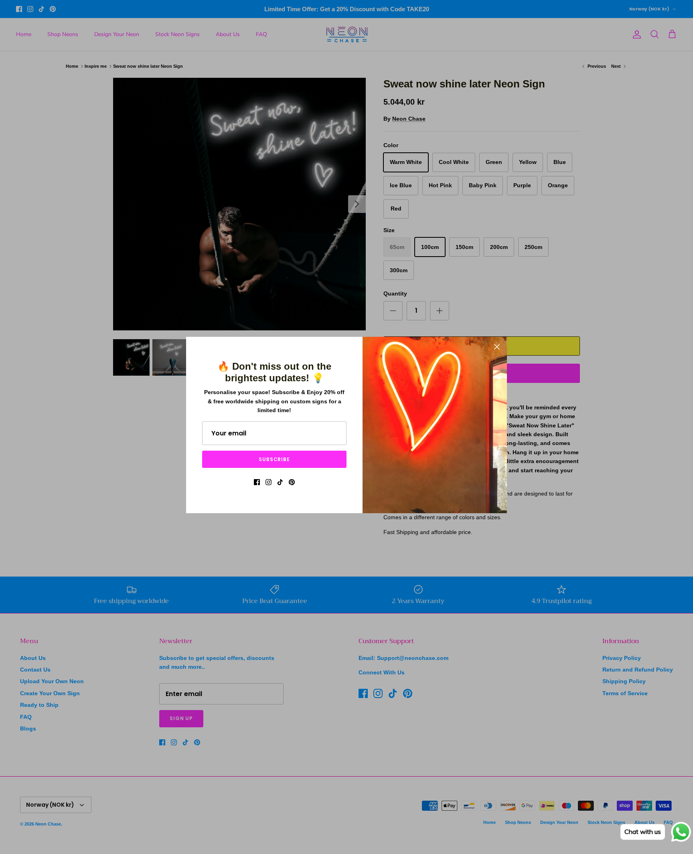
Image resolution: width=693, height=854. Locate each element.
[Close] (497, 347)
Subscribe (274, 459)
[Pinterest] (292, 482)
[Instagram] (268, 482)
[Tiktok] (280, 482)
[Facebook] (257, 482)
